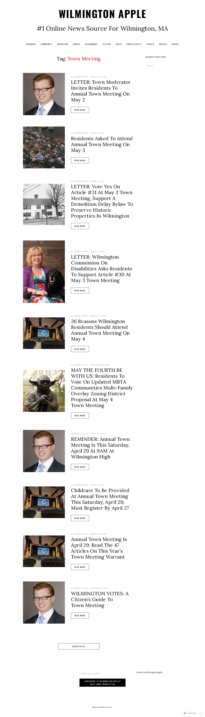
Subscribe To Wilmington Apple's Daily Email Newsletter (102, 683)
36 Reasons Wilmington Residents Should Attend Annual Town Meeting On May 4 (100, 330)
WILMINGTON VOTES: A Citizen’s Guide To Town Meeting (100, 599)
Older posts (78, 646)
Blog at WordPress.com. (102, 707)
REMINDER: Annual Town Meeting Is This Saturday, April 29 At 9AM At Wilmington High (100, 448)
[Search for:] (163, 65)
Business (31, 44)
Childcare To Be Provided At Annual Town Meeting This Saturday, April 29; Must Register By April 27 (100, 499)
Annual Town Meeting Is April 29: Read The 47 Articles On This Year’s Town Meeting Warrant (99, 548)
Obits (119, 44)
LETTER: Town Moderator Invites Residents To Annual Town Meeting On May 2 (101, 91)
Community (46, 44)
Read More (79, 109)
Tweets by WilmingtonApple (149, 672)
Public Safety (134, 44)
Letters (107, 44)
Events (76, 44)
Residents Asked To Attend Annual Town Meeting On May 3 (102, 144)
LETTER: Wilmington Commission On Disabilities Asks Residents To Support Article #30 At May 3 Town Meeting (101, 268)
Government (91, 44)
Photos (163, 44)
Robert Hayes (81, 77)
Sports (150, 44)
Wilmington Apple (102, 13)
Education (62, 44)
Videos (175, 44)
